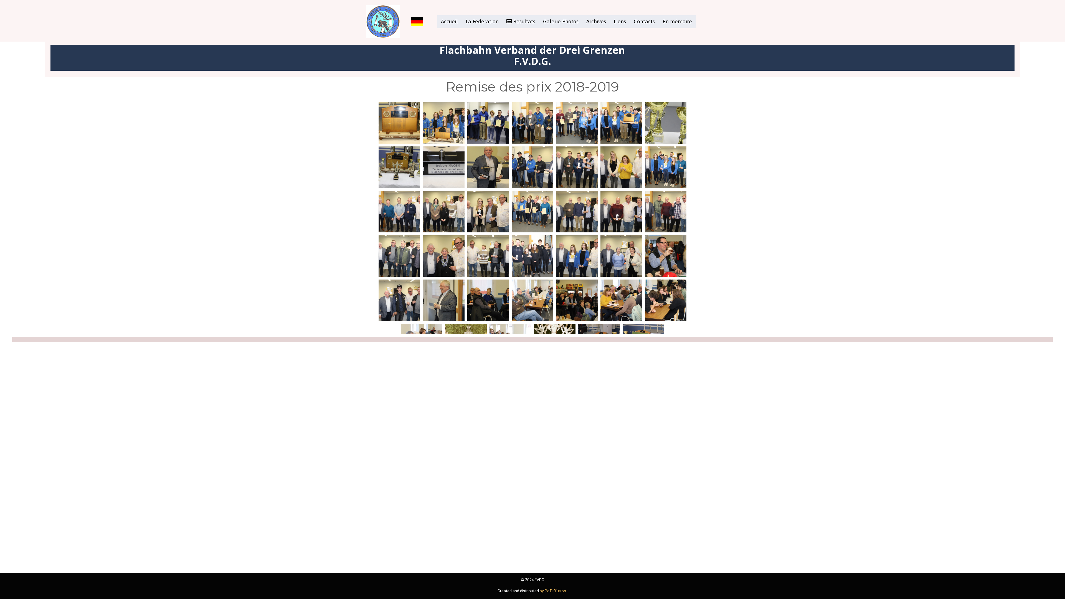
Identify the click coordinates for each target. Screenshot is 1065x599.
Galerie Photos (561, 21)
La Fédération (482, 21)
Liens (620, 21)
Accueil (449, 21)
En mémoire (677, 21)
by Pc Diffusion (553, 591)
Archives (596, 21)
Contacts (644, 21)
